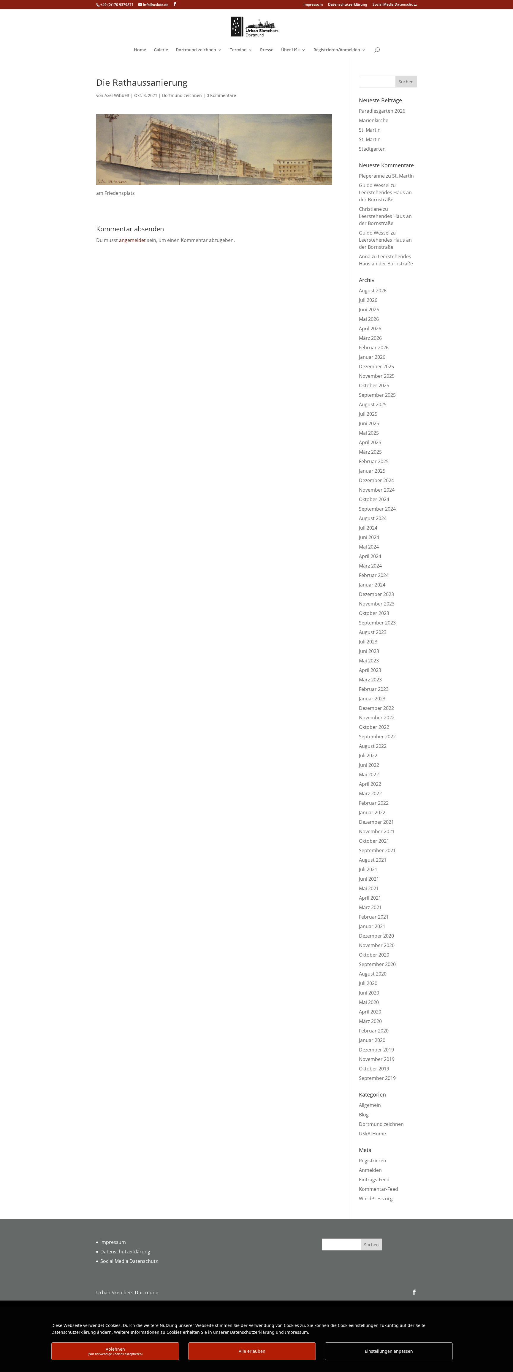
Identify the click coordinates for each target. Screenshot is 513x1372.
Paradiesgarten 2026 (382, 111)
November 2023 (377, 603)
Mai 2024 (369, 547)
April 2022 (370, 784)
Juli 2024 (368, 528)
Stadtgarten (372, 149)
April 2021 (370, 898)
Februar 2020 (374, 1030)
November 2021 (377, 831)
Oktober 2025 (374, 385)
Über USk (290, 50)
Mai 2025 (369, 433)
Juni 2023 (369, 651)
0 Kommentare (221, 95)
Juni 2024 (369, 537)
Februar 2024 (374, 575)
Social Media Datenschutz (395, 5)
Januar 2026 (372, 357)
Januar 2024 (372, 584)
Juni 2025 (369, 423)
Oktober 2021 (374, 841)
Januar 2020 (372, 1040)
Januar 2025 (372, 471)
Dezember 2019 (376, 1049)
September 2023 (377, 622)
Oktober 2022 (374, 727)
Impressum (313, 5)
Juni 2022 (369, 765)
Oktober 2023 (374, 613)
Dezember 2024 (376, 480)
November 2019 (377, 1059)
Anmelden (370, 1170)
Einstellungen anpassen (389, 1351)
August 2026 (373, 290)
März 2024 (370, 565)
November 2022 (377, 717)
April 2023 (370, 670)
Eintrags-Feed (374, 1179)
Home (140, 50)
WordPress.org (376, 1198)
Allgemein (370, 1105)
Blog (364, 1114)
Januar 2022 (372, 812)
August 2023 (373, 632)
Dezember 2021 (376, 822)
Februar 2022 (374, 803)
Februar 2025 (374, 461)
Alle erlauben (252, 1351)
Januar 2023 (372, 698)
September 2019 (377, 1078)
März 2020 (370, 1021)
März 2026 (370, 338)
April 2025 (370, 442)
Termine (238, 50)
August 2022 (373, 746)
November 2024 (377, 490)
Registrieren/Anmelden (337, 50)
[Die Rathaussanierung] (214, 186)
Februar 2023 (374, 689)
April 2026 (370, 328)
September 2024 (377, 509)
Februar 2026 (374, 347)
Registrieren (372, 1160)
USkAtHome (372, 1133)
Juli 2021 (368, 869)
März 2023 (370, 679)
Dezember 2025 (376, 366)
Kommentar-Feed (378, 1189)
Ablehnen (115, 1351)
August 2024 (373, 518)
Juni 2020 (369, 992)
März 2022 (370, 793)
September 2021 (377, 850)
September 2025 (377, 395)
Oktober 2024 (374, 499)
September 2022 (377, 736)
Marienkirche (373, 120)
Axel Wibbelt (116, 95)
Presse (266, 50)
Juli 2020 (368, 983)
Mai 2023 (369, 660)
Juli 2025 (368, 414)
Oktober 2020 (374, 955)
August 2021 (373, 860)
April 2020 (370, 1011)
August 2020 (373, 974)
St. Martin (370, 130)
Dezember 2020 (376, 936)
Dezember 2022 (376, 708)
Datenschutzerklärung (347, 5)
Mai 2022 (369, 774)
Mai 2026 (369, 319)
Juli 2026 (368, 300)
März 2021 (370, 907)
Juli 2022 (368, 755)
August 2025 (373, 404)
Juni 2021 (369, 879)
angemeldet (132, 240)
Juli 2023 (368, 641)
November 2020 (377, 945)
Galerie (161, 50)
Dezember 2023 (376, 594)
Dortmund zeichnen (196, 50)
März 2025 (370, 452)
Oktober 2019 (374, 1068)
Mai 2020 (369, 1002)
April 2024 (370, 556)
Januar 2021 (372, 926)
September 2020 (377, 964)
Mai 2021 (369, 888)
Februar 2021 (374, 917)
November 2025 (377, 376)
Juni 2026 (369, 309)
